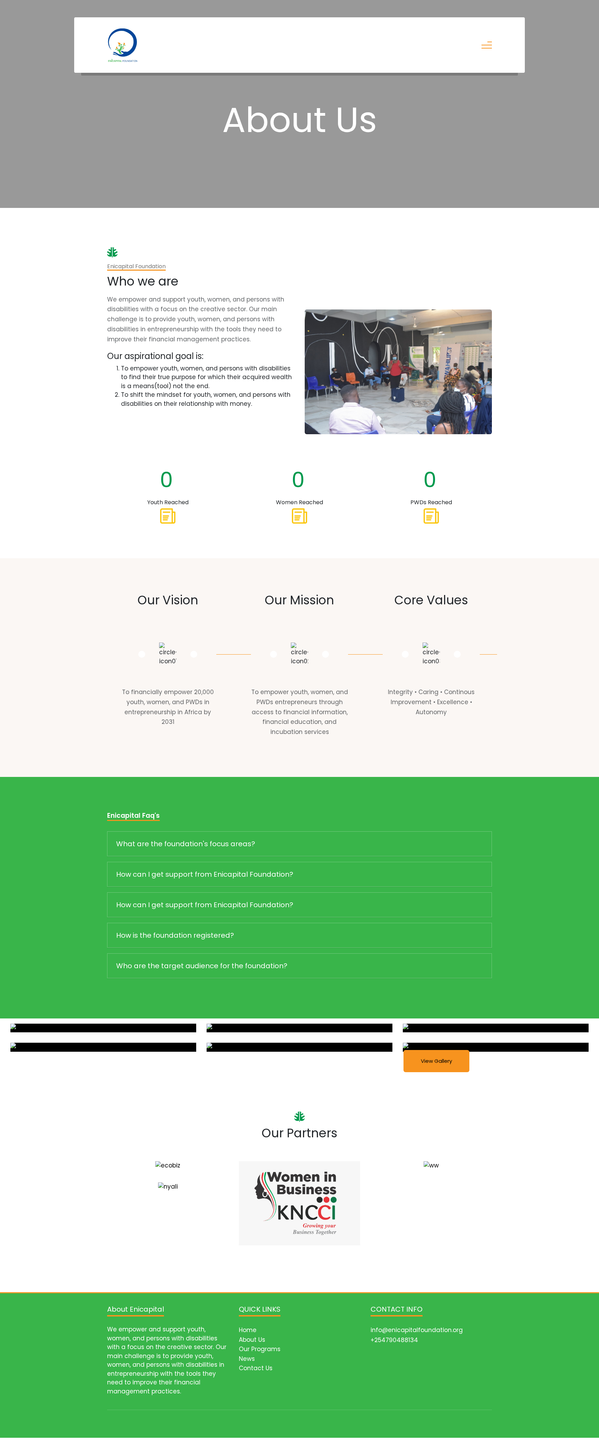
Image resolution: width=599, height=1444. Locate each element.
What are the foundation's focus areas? (185, 844)
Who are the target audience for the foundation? (201, 966)
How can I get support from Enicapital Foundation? (204, 874)
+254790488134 (394, 1340)
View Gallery (436, 1061)
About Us (252, 1340)
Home (248, 1330)
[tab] (299, 844)
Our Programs (259, 1349)
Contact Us (255, 1368)
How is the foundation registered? (175, 935)
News (247, 1359)
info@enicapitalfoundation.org (417, 1330)
